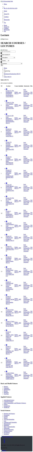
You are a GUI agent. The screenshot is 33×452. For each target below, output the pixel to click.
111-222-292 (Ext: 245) (11, 8)
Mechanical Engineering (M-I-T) (12, 74)
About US (6, 14)
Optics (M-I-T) (7, 76)
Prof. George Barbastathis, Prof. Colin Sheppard (27, 93)
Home (5, 11)
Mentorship (7, 19)
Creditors (6, 17)
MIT (20, 92)
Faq (5, 22)
